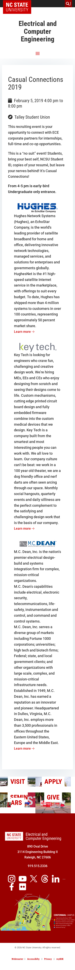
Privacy (48, 959)
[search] (68, 3)
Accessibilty (33, 959)
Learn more (23, 332)
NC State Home (18, 3)
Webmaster (17, 959)
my (59, 959)
